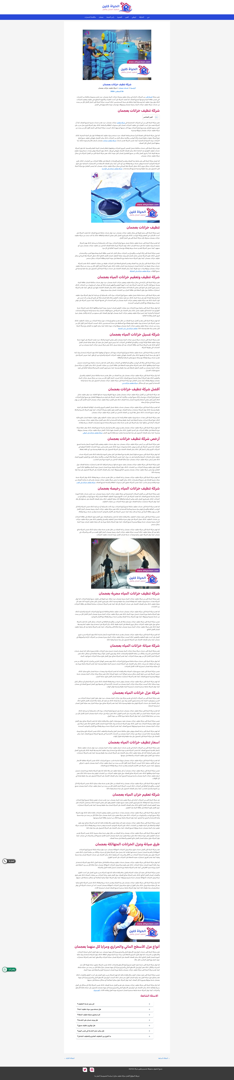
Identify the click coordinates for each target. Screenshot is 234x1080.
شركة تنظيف (121, 123)
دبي (148, 17)
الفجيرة (119, 17)
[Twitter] (85, 1070)
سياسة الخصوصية (107, 1076)
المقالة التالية (69, 1058)
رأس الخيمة (110, 17)
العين (127, 17)
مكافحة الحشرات (90, 17)
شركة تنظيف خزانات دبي (130, 383)
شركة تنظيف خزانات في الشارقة (140, 271)
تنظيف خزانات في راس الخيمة (128, 328)
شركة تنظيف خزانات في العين (85, 482)
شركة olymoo (133, 1069)
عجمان (101, 17)
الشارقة (141, 17)
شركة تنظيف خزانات (109, 140)
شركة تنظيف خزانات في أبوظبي (93, 433)
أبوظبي (134, 17)
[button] (114, 1004)
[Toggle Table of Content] (156, 117)
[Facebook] (92, 1070)
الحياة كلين (149, 97)
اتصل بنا (97, 1076)
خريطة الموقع (135, 1076)
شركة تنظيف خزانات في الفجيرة (112, 169)
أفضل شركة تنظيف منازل (122, 1076)
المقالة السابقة (164, 1058)
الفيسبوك (97, 990)
